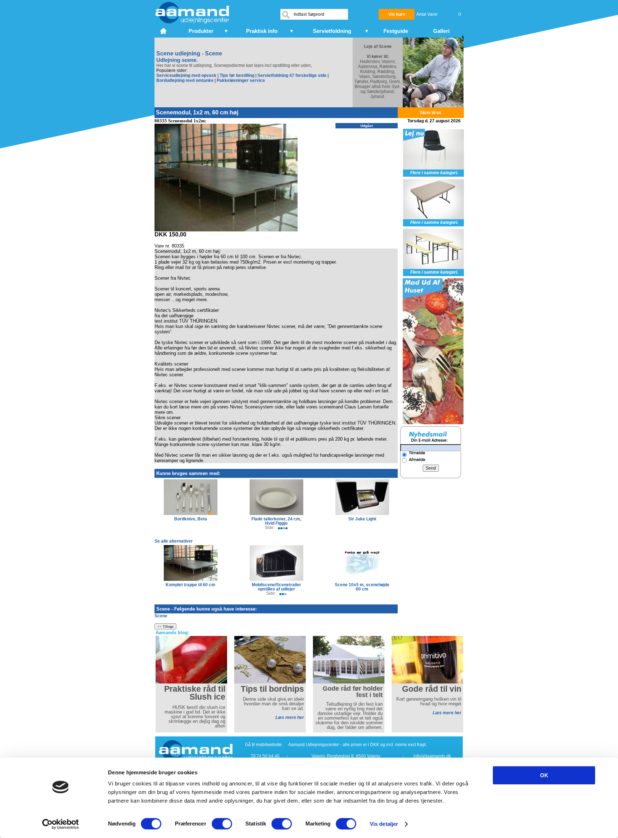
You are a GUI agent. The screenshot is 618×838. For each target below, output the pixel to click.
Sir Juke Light (362, 518)
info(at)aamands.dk (432, 756)
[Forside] (163, 30)
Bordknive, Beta (190, 518)
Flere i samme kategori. (434, 172)
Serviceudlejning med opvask (186, 75)
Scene (160, 615)
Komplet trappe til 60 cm (190, 584)
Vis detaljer (384, 824)
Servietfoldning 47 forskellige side (292, 75)
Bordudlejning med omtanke (185, 80)
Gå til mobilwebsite (263, 744)
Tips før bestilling (237, 75)
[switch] (222, 823)
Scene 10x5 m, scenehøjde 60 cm (362, 587)
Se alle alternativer (173, 541)
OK (544, 775)
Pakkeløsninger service (241, 80)
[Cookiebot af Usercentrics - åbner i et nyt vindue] (60, 824)
